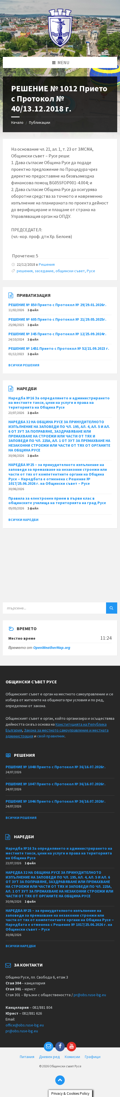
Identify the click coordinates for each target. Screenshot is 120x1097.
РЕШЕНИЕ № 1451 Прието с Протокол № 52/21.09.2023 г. (58, 348)
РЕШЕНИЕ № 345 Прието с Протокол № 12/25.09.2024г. (57, 333)
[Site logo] (60, 46)
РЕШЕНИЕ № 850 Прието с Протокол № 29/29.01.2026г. (57, 304)
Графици (92, 1056)
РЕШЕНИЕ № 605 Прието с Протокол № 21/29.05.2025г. (57, 319)
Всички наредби (23, 520)
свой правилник (51, 736)
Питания (27, 1056)
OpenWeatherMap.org (51, 647)
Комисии (72, 1056)
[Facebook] (60, 1046)
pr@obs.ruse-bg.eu (90, 994)
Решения (47, 264)
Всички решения (23, 365)
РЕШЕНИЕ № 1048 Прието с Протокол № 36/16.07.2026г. (55, 766)
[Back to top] (60, 1080)
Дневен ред (49, 1056)
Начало (17, 122)
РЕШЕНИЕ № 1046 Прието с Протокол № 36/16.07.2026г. (55, 801)
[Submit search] (111, 608)
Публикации (39, 122)
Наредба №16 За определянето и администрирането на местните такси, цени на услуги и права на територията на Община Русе (59, 402)
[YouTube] (71, 1046)
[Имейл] (48, 1046)
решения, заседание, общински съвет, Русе (56, 270)
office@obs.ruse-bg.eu (25, 1025)
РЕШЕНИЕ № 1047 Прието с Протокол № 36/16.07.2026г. (55, 783)
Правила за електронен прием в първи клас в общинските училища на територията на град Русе (57, 501)
